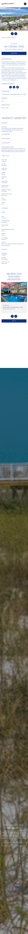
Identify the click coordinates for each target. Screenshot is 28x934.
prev (12, 33)
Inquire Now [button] (14, 53)
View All (14, 321)
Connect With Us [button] (14, 844)
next (15, 33)
